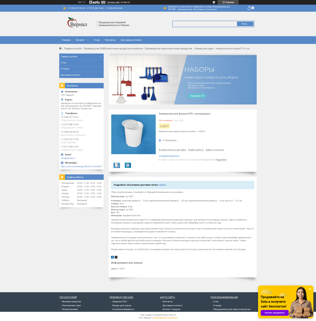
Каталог (80, 40)
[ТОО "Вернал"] (78, 24)
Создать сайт (113, 2)
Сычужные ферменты (123, 309)
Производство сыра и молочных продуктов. (168, 48)
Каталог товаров (171, 309)
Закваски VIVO (119, 301)
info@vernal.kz (68, 158)
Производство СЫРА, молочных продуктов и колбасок (113, 48)
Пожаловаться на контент (165, 318)
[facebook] (112, 258)
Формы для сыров (121, 305)
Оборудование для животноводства (231, 309)
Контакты (110, 40)
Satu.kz (172, 315)
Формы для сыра (204, 48)
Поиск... (245, 24)
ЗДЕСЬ (162, 185)
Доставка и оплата (131, 40)
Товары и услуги (72, 48)
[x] (116, 258)
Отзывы (65, 68)
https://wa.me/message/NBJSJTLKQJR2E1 (81, 166)
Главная (66, 40)
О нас (97, 40)
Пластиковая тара (71, 305)
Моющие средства (71, 301)
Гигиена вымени (70, 309)
